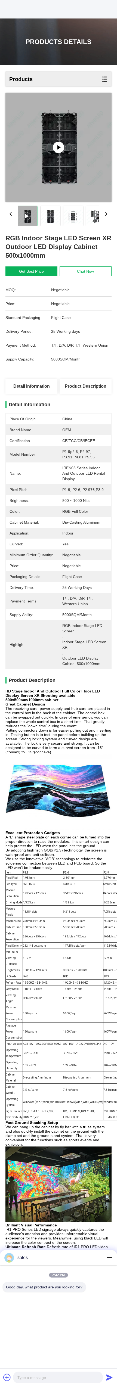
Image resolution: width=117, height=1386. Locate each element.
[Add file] (7, 1377)
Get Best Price (31, 271)
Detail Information (31, 386)
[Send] (109, 1377)
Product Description (85, 386)
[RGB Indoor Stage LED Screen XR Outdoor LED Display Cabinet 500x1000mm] (58, 147)
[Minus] (109, 1257)
